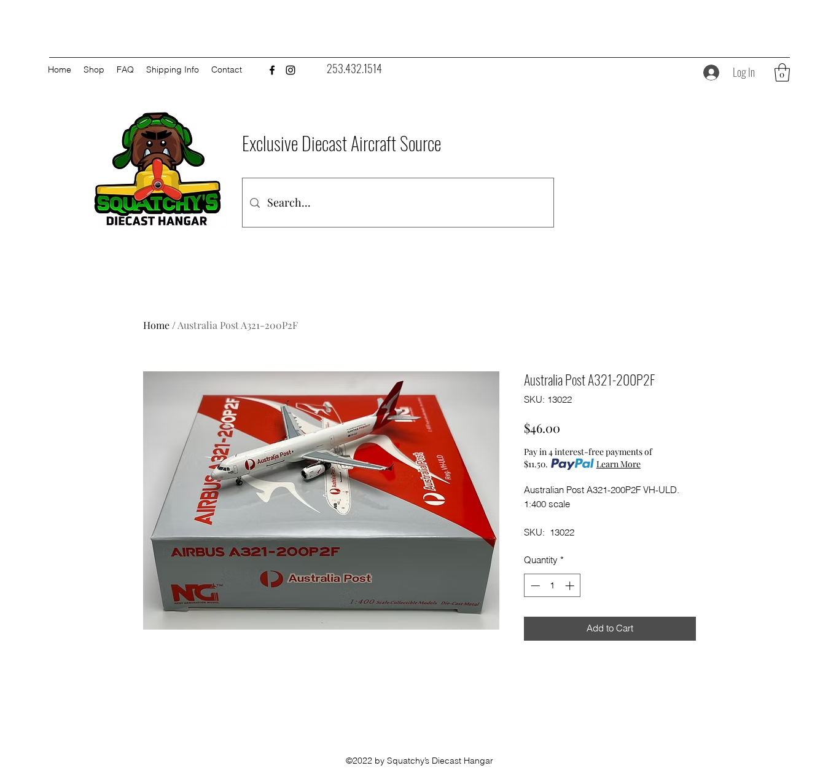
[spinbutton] (552, 585)
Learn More (618, 464)
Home (156, 324)
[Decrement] (534, 585)
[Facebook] (272, 70)
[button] (782, 72)
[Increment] (571, 585)
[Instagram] (290, 70)
